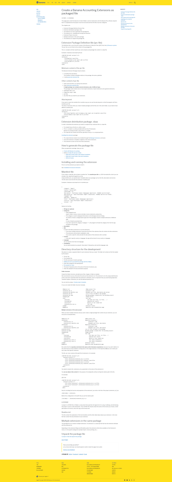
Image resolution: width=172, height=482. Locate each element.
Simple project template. (80, 282)
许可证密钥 (89, 472)
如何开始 (38, 13)
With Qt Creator (70, 158)
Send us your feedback (69, 450)
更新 (62, 472)
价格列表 (63, 470)
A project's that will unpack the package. (72, 436)
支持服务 (74, 2)
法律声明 (113, 470)
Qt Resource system (111, 45)
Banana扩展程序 (39, 470)
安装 (37, 9)
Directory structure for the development (126, 24)
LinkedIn (81, 454)
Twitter (70, 454)
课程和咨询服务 (90, 473)
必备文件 (63, 2)
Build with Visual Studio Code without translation (78, 154)
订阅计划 (38, 11)
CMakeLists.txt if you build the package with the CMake (77, 261)
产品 (48, 2)
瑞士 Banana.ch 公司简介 (117, 468)
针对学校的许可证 (65, 468)
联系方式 (113, 473)
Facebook (75, 454)
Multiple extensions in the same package (128, 27)
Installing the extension (67, 135)
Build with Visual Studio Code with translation (77, 156)
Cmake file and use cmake (74, 153)
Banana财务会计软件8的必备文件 (93, 468)
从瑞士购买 (64, 464)
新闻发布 (113, 472)
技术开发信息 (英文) (40, 16)
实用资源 (68, 2)
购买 (62, 466)
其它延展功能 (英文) (42, 21)
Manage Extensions (95, 138)
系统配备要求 (39, 466)
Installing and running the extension (126, 20)
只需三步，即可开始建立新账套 (93, 466)
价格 (56, 2)
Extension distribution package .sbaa (127, 15)
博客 (59, 2)
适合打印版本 (65, 440)
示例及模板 (38, 468)
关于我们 (113, 464)
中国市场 (38, 24)
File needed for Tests (69, 265)
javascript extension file (73, 77)
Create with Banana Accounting (71, 151)
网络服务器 (40, 20)
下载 (52, 2)
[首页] (40, 2)
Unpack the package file (126, 29)
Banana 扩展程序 (41, 18)
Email (85, 454)
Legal (37, 480)
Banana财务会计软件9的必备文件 (93, 464)
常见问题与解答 (90, 470)
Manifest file (123, 21)
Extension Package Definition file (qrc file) (128, 12)
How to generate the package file (128, 17)
